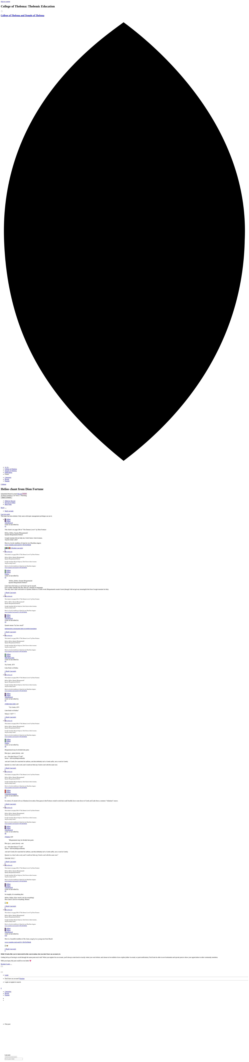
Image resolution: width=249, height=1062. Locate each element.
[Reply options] (5, 508)
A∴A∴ (7, 467)
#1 (5, 526)
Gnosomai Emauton (11, 794)
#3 (5, 622)
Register (3, 964)
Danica (7, 574)
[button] (3, 484)
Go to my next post (10, 1057)
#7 (5, 797)
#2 (5, 577)
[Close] (11, 964)
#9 (5, 891)
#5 (5, 700)
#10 (6, 935)
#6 (5, 746)
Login (8, 964)
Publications (8, 472)
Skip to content (5, 1)
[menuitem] (10, 501)
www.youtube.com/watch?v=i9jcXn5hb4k (18, 545)
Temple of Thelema (11, 471)
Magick (24, 494)
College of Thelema (11, 469)
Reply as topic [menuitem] (9, 511)
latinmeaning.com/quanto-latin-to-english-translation (21, 628)
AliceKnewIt (9, 523)
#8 (5, 833)
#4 (5, 661)
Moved (19, 494)
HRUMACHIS (9, 658)
